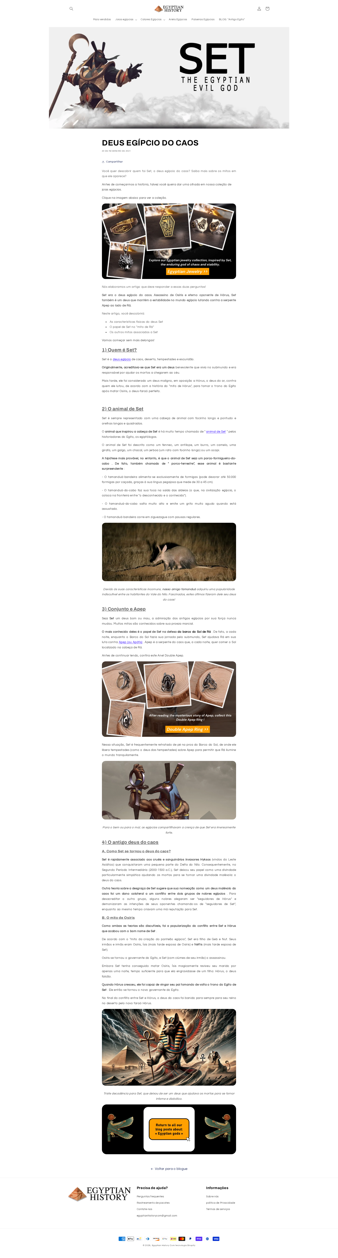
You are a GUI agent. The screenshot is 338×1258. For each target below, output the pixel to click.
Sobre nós (212, 1196)
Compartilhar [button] (114, 161)
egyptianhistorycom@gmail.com (157, 1215)
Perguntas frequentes (150, 1196)
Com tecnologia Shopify (182, 1245)
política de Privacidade (220, 1203)
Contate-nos (144, 1209)
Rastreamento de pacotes (153, 1203)
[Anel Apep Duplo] (169, 736)
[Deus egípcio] (169, 1154)
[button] (71, 9)
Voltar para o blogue (171, 1169)
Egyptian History (160, 1245)
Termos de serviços (218, 1209)
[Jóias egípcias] (169, 278)
